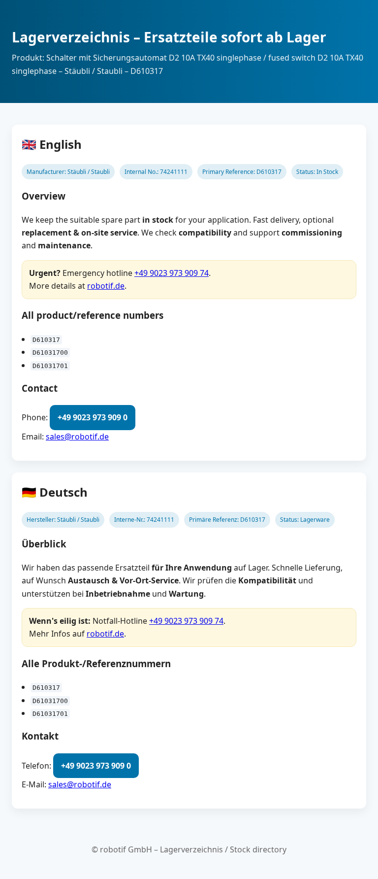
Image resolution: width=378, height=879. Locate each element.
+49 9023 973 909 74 (171, 273)
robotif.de (106, 285)
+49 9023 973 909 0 (92, 417)
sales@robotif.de (77, 436)
